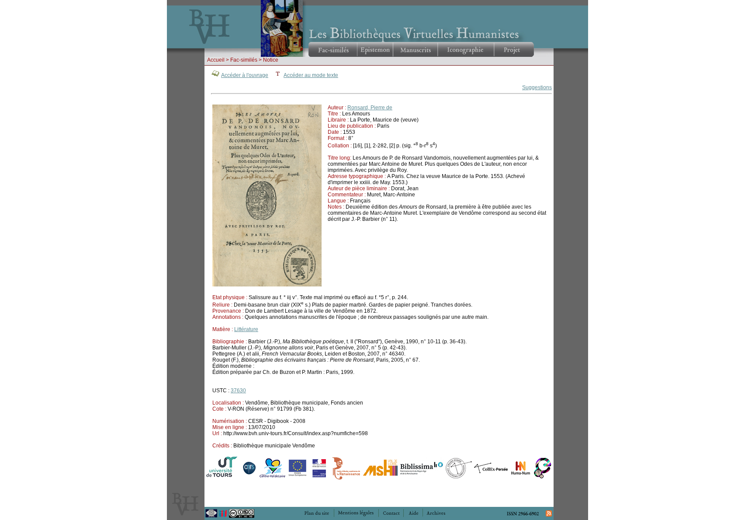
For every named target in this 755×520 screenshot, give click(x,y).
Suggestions (537, 87)
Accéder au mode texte (311, 75)
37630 (238, 390)
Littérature (246, 329)
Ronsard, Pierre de (369, 108)
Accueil (216, 60)
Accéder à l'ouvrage (244, 75)
